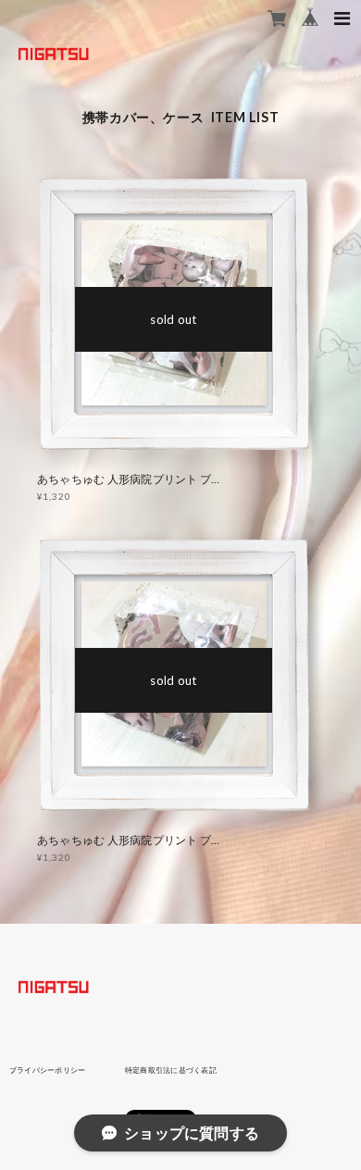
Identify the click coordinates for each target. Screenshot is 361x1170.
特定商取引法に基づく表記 (171, 1070)
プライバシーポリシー (47, 1070)
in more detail (173, 319)
